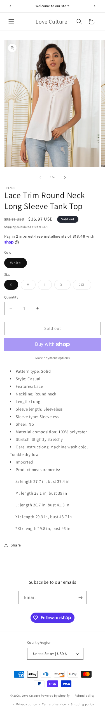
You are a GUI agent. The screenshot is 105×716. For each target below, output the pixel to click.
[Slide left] (40, 177)
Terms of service (54, 704)
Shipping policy (82, 704)
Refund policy (85, 696)
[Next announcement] (94, 6)
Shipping (10, 227)
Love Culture (31, 696)
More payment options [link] (52, 358)
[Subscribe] (80, 597)
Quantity (11, 297)
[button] (11, 21)
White (18, 264)
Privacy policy (26, 704)
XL (65, 286)
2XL (85, 286)
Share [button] (16, 545)
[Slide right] (65, 177)
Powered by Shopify (55, 696)
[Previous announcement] (10, 6)
